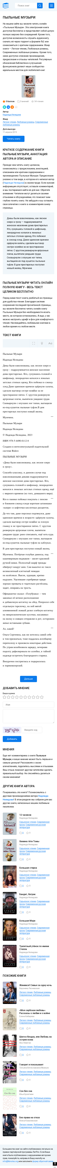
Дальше (28, 679)
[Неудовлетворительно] (5, 697)
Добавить (12, 739)
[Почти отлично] (34, 697)
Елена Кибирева (26, 1016)
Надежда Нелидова (12, 114)
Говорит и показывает (31, 1064)
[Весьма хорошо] (26, 697)
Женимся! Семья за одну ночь (35, 985)
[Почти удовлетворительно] (9, 697)
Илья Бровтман (26, 1094)
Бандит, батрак (27, 894)
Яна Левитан (25, 1043)
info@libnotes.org (10, 1161)
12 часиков (25, 815)
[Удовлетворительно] (13, 697)
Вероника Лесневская (29, 988)
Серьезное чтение (27, 822)
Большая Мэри (27, 920)
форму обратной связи (42, 1161)
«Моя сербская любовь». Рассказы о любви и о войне (34, 1012)
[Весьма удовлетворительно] (17, 697)
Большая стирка (28, 867)
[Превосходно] (42, 697)
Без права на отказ (29, 1117)
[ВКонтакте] (8, 107)
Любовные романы (25, 122)
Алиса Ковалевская (28, 1121)
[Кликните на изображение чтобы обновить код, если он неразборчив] (12, 730)
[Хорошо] (21, 697)
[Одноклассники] (12, 107)
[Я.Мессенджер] (4, 107)
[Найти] (40, 5)
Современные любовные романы (34, 995)
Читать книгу (13, 138)
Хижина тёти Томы (29, 841)
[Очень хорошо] (30, 697)
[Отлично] (38, 697)
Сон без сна (25, 1091)
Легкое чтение (9, 122)
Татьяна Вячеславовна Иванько (34, 1068)
